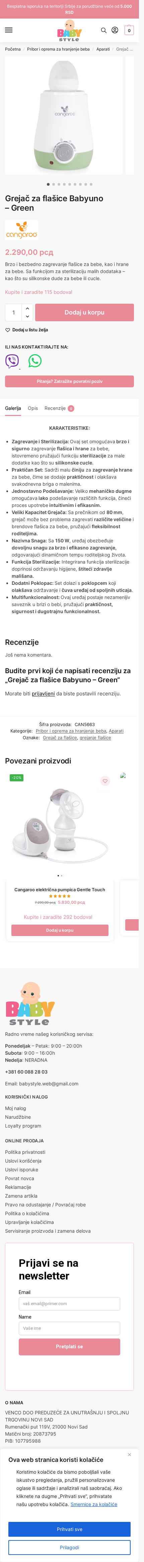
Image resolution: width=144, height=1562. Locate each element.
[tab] (13, 407)
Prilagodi (69, 1547)
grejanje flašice (95, 737)
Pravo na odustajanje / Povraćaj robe (45, 1204)
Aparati (103, 49)
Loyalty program (23, 1126)
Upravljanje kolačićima (29, 1222)
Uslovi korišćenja (23, 1161)
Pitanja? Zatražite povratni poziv (69, 381)
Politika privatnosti (25, 1152)
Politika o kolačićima (27, 1213)
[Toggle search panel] (103, 30)
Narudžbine (18, 1117)
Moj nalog (15, 1108)
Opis (33, 408)
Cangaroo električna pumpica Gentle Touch (59, 889)
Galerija (13, 408)
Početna (13, 49)
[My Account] (115, 30)
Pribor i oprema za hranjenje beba (58, 49)
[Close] (132, 1454)
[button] (128, 30)
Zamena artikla (21, 1196)
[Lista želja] (105, 781)
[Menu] (15, 30)
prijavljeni (43, 693)
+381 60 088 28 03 (26, 1072)
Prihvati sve (69, 1529)
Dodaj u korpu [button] (59, 930)
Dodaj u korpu (84, 312)
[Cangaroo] (21, 230)
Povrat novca (19, 1178)
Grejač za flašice (60, 737)
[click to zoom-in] (63, 115)
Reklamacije (18, 1187)
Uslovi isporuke (21, 1169)
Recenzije (58, 408)
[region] (69, 1505)
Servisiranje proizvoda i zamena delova (48, 1231)
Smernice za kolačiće (94, 1504)
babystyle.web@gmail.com (48, 1083)
